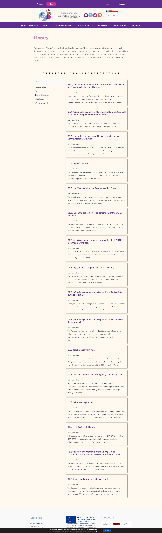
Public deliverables (73, 93)
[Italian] (109, 11)
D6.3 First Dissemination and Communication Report (92, 188)
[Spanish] (111, 11)
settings (95, 531)
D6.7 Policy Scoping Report (80, 402)
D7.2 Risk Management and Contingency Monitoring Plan (95, 375)
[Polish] (117, 11)
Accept (107, 530)
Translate (121, 19)
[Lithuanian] (113, 11)
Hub (51, 4)
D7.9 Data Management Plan (81, 350)
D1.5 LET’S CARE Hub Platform (82, 427)
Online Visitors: (36, 524)
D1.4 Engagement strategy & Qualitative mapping (91, 267)
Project (40, 4)
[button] (29, 25)
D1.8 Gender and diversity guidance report (88, 479)
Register (121, 4)
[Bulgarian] (115, 11)
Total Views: (35, 527)
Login (108, 4)
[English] (107, 11)
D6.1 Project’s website (78, 163)
